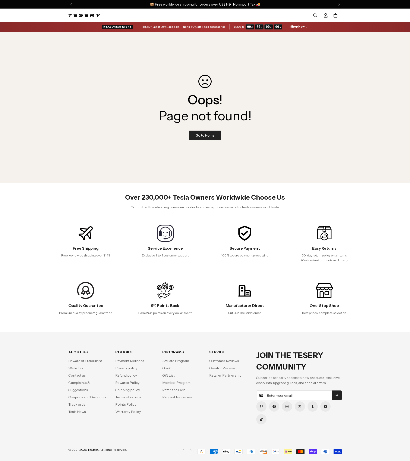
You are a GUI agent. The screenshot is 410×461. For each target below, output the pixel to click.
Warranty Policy (128, 411)
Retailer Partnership (225, 375)
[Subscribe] (337, 395)
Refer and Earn (173, 390)
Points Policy (125, 404)
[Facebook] (274, 406)
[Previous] (71, 4)
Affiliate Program (175, 361)
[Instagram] (287, 406)
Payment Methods (129, 361)
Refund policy (126, 375)
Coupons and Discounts (87, 397)
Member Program (176, 382)
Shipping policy (127, 390)
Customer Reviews (224, 361)
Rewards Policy (127, 382)
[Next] (339, 4)
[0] (335, 15)
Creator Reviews (222, 368)
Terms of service (128, 397)
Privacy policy (126, 368)
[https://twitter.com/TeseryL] (300, 406)
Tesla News (77, 411)
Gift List (168, 375)
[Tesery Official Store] (84, 15)
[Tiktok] (261, 419)
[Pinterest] (261, 406)
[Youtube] (325, 406)
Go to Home (205, 135)
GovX (166, 368)
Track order (77, 404)
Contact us (77, 375)
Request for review (177, 397)
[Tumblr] (313, 406)
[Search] (315, 15)
